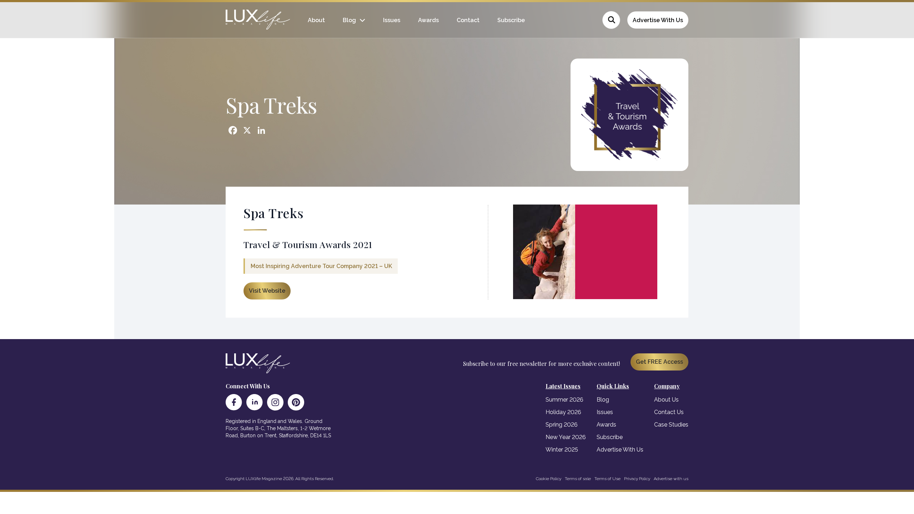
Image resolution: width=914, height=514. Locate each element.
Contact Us (669, 412)
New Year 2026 (566, 437)
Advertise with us (671, 478)
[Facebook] (234, 402)
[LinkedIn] (254, 402)
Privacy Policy (637, 478)
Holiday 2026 (563, 412)
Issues (391, 20)
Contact (468, 20)
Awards (428, 20)
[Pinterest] (296, 402)
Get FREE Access (659, 361)
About (316, 20)
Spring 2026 (562, 424)
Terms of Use (607, 478)
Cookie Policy (548, 478)
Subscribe (511, 20)
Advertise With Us (658, 20)
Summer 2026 (564, 399)
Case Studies (671, 424)
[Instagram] (275, 402)
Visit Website (267, 290)
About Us (666, 399)
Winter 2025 (562, 449)
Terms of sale (578, 478)
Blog (349, 20)
